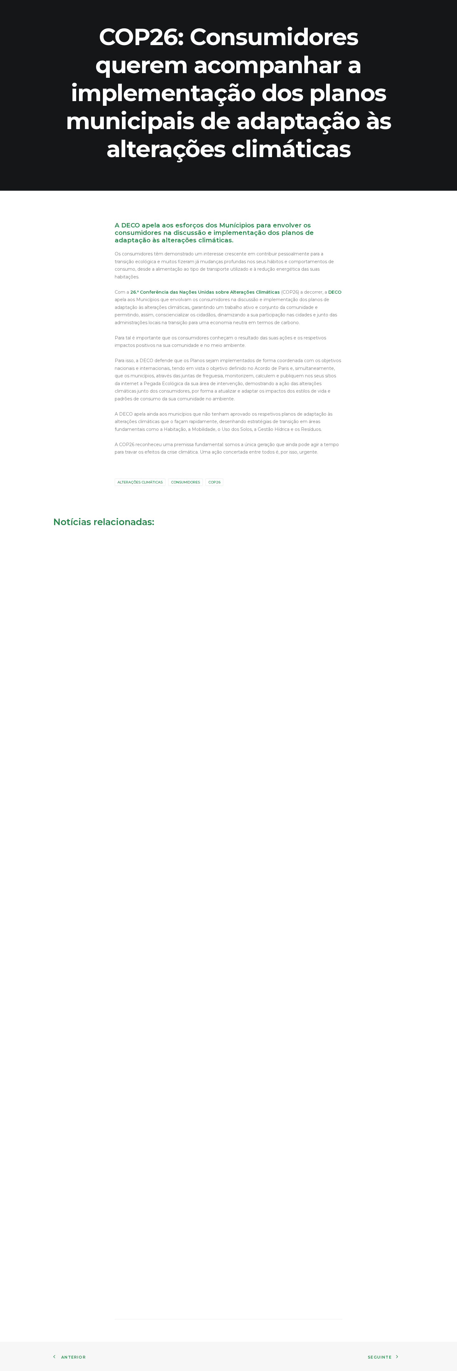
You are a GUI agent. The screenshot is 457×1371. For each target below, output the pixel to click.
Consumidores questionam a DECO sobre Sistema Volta (117, 1254)
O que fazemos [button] (231, 10)
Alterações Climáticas (140, 482)
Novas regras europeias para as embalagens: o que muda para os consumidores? (146, 775)
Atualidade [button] (415, 10)
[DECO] (18, 10)
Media (385, 10)
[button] (443, 10)
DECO (334, 292)
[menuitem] (188, 10)
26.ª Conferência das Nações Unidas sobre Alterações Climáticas (205, 292)
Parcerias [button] (270, 10)
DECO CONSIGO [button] (308, 10)
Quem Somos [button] (188, 10)
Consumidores (185, 482)
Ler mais (74, 796)
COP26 (214, 482)
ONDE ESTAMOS (351, 10)
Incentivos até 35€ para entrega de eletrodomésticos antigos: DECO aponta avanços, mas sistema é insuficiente (183, 1003)
